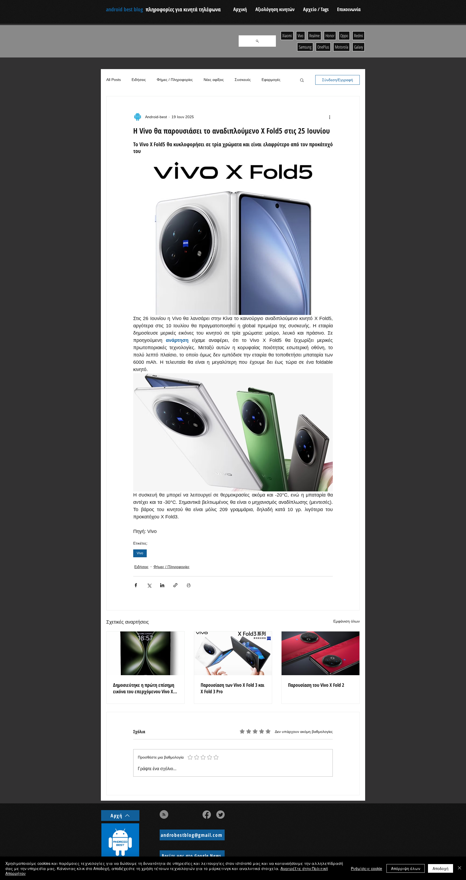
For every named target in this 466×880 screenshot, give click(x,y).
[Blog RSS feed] (164, 814)
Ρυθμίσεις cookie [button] (366, 868)
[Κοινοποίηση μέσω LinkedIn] (162, 585)
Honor (329, 36)
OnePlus (323, 47)
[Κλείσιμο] (459, 868)
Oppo (344, 36)
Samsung (305, 47)
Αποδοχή (440, 868)
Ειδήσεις (139, 79)
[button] (301, 80)
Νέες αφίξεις (214, 79)
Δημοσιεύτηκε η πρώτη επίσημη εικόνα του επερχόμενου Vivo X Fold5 (143, 688)
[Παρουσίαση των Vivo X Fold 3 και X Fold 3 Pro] (233, 653)
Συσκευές (243, 79)
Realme (314, 36)
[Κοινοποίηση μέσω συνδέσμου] (175, 585)
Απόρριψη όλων (405, 868)
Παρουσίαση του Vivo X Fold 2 (316, 685)
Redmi (358, 36)
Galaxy (358, 47)
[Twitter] (220, 814)
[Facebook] (207, 814)
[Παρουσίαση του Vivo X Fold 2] (320, 653)
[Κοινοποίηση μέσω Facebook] (135, 585)
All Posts (113, 79)
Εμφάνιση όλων (346, 621)
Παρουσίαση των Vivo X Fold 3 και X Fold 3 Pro (232, 688)
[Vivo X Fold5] (145, 653)
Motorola (341, 47)
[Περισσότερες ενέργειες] (329, 117)
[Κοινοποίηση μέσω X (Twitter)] (149, 585)
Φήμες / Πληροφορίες (175, 79)
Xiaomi (287, 36)
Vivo (140, 553)
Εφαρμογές (271, 79)
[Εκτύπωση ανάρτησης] (188, 585)
